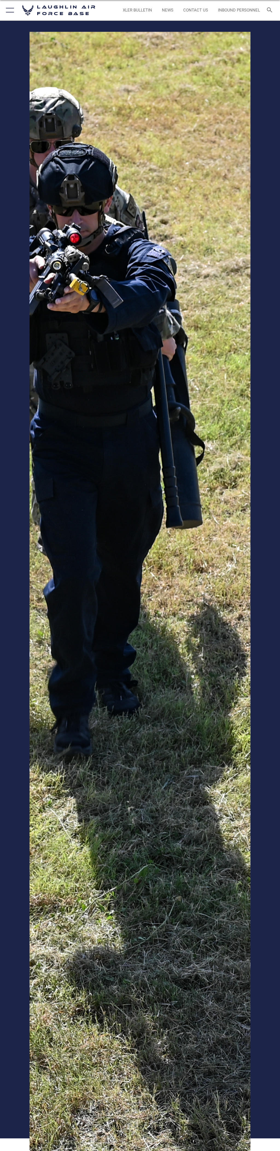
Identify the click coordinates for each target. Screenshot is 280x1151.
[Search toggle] (270, 10)
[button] (9, 10)
